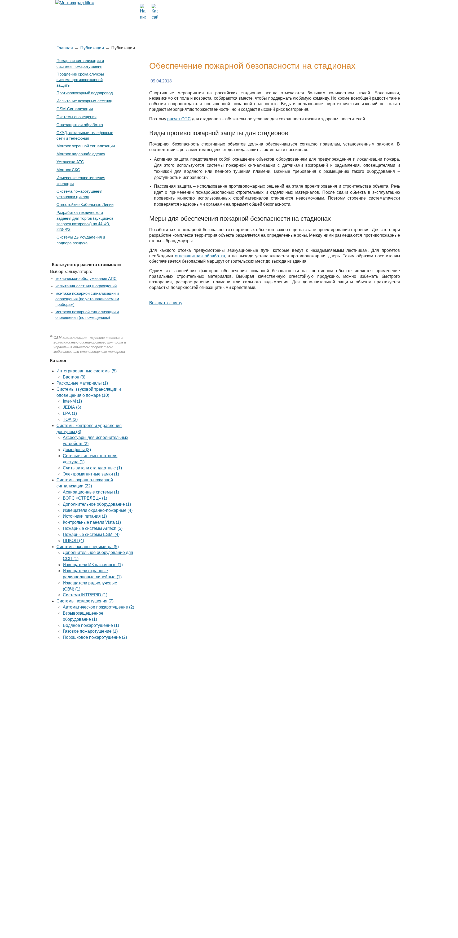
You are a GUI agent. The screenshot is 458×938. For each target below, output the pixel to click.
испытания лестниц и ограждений (86, 286)
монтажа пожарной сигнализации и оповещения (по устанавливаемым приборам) (87, 299)
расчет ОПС (179, 119)
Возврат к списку (165, 303)
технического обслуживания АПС (86, 278)
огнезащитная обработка (200, 256)
